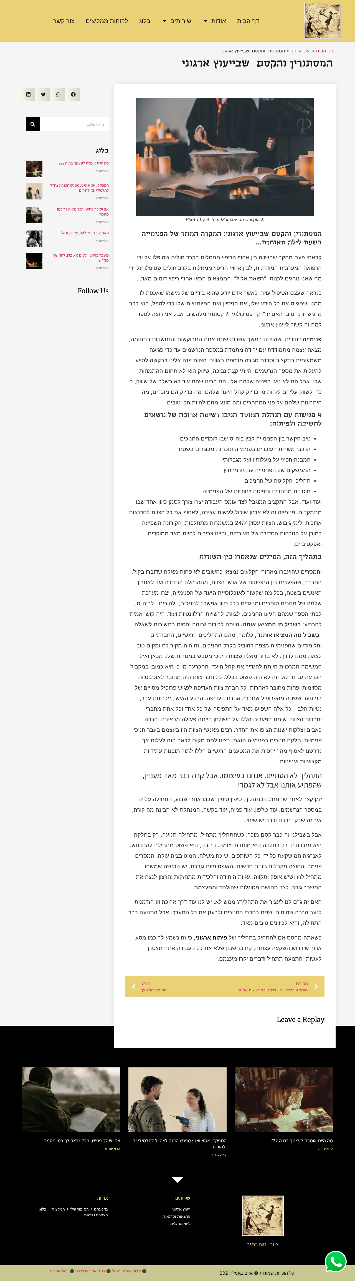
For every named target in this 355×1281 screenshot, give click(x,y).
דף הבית (248, 20)
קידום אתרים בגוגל (126, 1271)
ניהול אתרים (59, 1271)
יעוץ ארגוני (300, 51)
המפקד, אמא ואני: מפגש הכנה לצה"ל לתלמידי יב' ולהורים (79, 188)
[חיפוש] (33, 124)
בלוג (144, 20)
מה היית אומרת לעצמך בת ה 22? (84, 163)
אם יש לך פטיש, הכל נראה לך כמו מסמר (83, 211)
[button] (73, 94)
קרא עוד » (325, 1148)
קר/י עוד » (102, 171)
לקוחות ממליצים (107, 20)
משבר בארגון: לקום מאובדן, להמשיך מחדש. (81, 257)
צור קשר (64, 20)
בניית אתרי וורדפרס (90, 1271)
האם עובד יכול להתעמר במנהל (85, 233)
